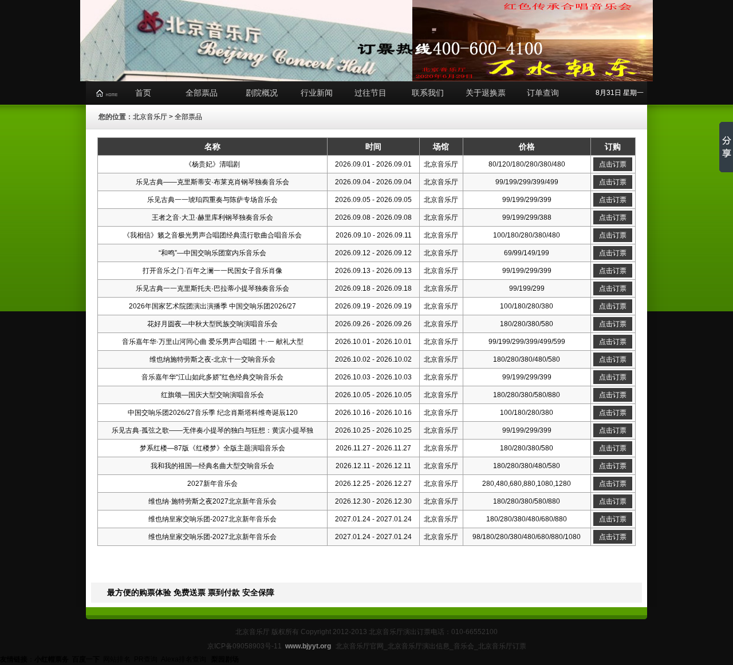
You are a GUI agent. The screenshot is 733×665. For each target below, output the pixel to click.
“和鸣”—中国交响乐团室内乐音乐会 (212, 253)
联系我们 (428, 92)
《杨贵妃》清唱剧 (212, 164)
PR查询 (145, 659)
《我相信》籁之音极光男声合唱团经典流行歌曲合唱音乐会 (212, 235)
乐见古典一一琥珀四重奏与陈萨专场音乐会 (212, 200)
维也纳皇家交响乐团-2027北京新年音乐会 (212, 519)
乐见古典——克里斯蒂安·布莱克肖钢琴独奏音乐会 (212, 182)
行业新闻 (317, 92)
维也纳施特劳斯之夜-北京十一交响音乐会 (212, 359)
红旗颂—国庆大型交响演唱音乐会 (212, 395)
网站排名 (117, 659)
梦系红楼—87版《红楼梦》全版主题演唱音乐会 (212, 448)
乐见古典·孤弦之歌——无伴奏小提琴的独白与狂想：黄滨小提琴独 (212, 430)
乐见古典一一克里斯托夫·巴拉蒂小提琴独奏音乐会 (212, 288)
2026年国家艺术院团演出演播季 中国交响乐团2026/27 (212, 306)
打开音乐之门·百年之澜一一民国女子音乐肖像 (212, 271)
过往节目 (370, 92)
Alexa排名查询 (184, 659)
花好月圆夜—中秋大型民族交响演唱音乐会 (212, 324)
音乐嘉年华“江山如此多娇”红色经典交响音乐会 (212, 377)
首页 (143, 92)
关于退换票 (486, 92)
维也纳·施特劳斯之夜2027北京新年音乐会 (212, 501)
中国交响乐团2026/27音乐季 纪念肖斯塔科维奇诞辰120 (213, 413)
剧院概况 (262, 92)
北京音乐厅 (150, 117)
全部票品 (202, 92)
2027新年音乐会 (212, 484)
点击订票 (612, 164)
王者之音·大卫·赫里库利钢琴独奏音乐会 (212, 217)
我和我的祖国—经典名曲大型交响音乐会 (212, 466)
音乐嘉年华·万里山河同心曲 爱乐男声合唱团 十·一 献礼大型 (213, 342)
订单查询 (543, 92)
